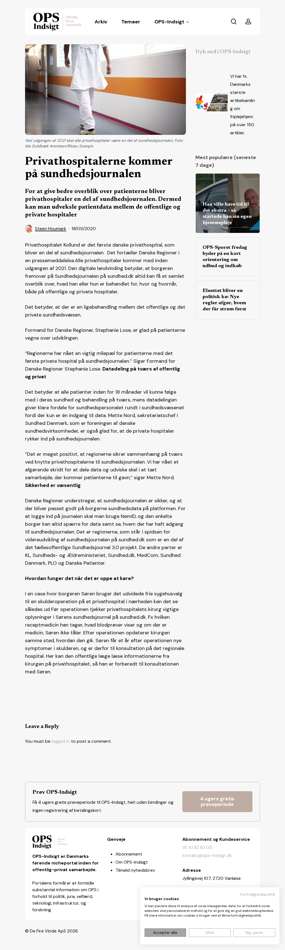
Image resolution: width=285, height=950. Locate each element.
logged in (60, 741)
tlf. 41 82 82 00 (197, 847)
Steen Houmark (50, 229)
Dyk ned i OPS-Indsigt (222, 52)
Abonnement (129, 854)
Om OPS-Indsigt (132, 862)
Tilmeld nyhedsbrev (135, 870)
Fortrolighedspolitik (257, 894)
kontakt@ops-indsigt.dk (207, 855)
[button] (217, 801)
